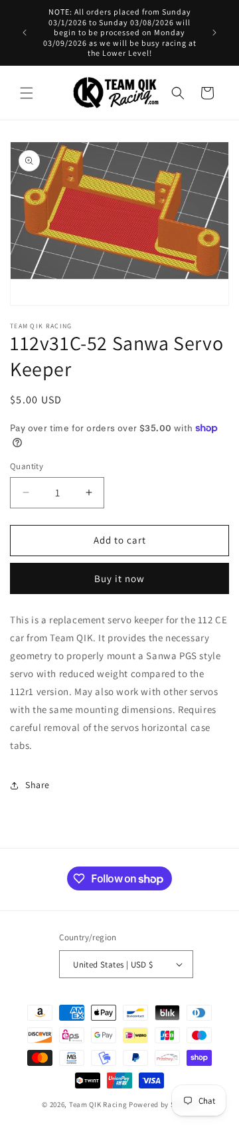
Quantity (26, 466)
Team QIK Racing (98, 1104)
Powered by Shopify (163, 1104)
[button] (26, 93)
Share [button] (37, 785)
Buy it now (119, 578)
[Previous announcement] (24, 32)
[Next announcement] (214, 32)
